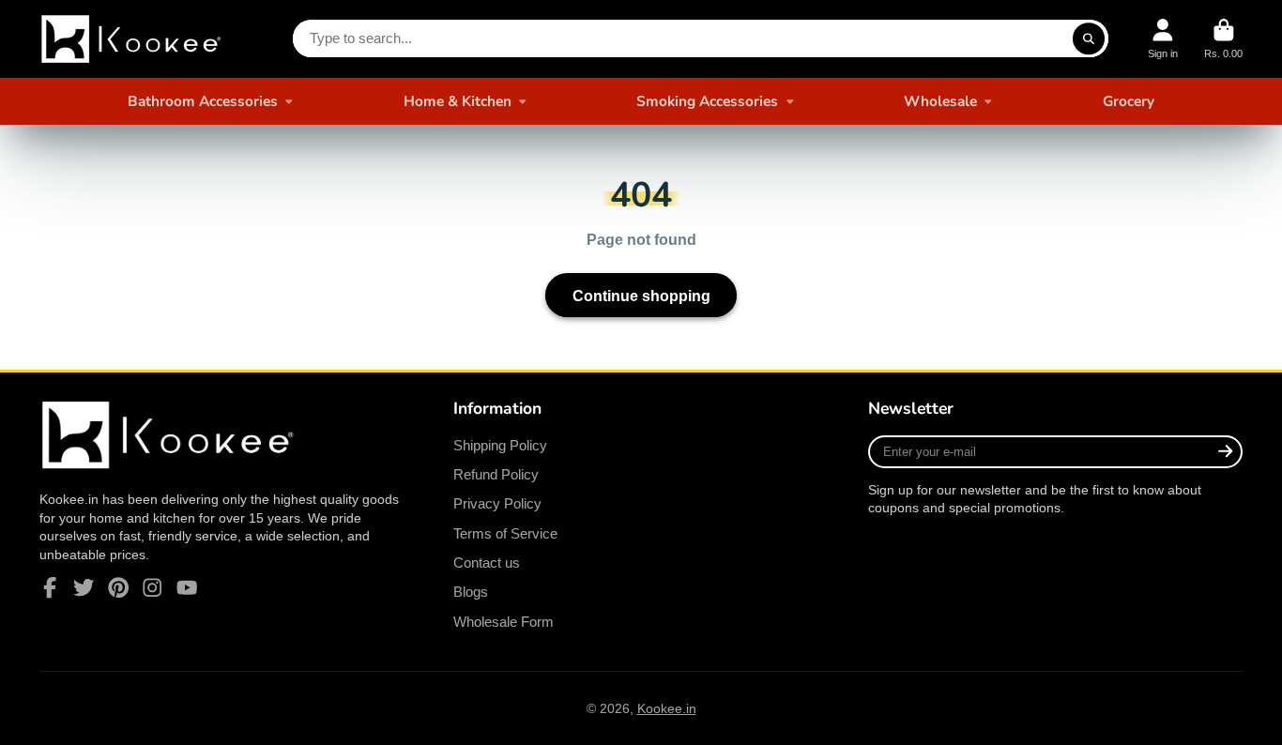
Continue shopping (641, 295)
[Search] (1089, 38)
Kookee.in (666, 708)
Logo (133, 39)
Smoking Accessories (707, 101)
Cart (1223, 39)
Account (1163, 39)
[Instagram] (152, 587)
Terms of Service (505, 533)
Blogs (470, 592)
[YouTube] (186, 587)
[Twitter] (83, 587)
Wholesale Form (503, 622)
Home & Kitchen (457, 101)
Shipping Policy (500, 445)
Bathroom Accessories (203, 101)
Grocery (1128, 101)
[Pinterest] (118, 587)
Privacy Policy (497, 503)
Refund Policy (496, 474)
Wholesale (940, 101)
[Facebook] (49, 587)
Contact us (486, 562)
